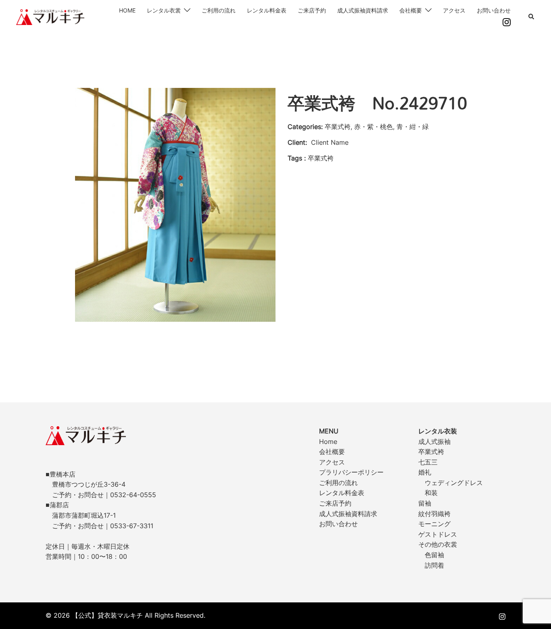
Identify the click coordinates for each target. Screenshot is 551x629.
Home (328, 441)
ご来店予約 (312, 10)
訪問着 (434, 565)
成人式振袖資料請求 (362, 10)
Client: (297, 142)
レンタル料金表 (266, 10)
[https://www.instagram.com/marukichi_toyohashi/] (502, 615)
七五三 (428, 462)
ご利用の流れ (219, 10)
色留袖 (434, 555)
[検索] (531, 17)
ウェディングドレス (454, 483)
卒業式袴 (431, 452)
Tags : (297, 158)
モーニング (434, 524)
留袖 (424, 503)
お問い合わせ (494, 10)
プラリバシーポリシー (351, 472)
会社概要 (410, 10)
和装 (431, 493)
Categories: (305, 127)
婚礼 (424, 472)
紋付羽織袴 (434, 514)
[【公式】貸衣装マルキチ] (50, 16)
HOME (127, 10)
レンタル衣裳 (164, 10)
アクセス (454, 10)
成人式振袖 (434, 441)
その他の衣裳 (437, 544)
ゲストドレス (437, 534)
